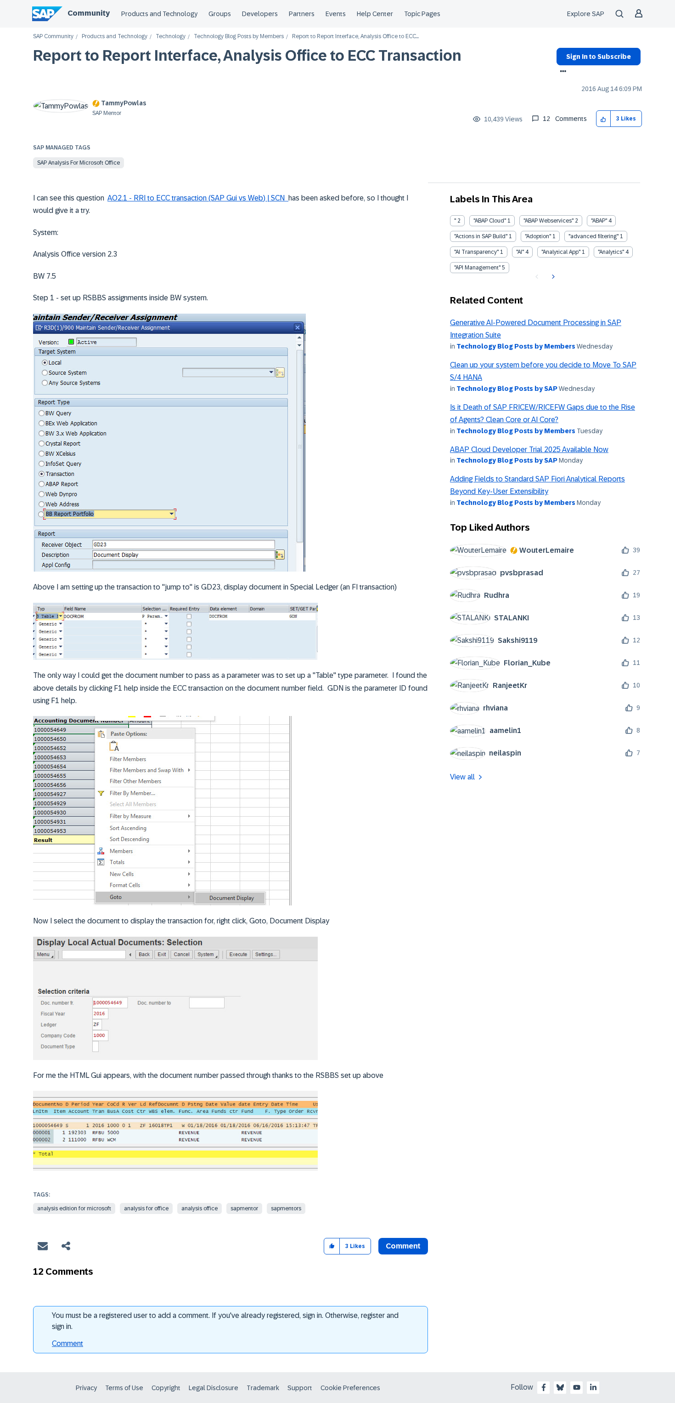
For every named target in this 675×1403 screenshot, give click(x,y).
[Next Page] (552, 277)
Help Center (375, 13)
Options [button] (561, 72)
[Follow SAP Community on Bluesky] (560, 1387)
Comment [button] (403, 1246)
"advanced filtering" (593, 236)
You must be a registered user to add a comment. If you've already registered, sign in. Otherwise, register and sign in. (225, 1320)
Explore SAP (585, 13)
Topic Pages (422, 13)
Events (336, 13)
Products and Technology (159, 13)
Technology (171, 37)
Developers (260, 13)
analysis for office (146, 1208)
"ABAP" (599, 221)
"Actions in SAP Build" (480, 236)
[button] (603, 119)
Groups (219, 13)
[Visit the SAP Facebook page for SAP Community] (543, 1387)
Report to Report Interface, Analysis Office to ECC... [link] (355, 37)
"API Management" (477, 267)
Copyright (166, 1388)
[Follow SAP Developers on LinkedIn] (593, 1387)
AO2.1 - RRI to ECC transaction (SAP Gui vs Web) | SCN (197, 198)
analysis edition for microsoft (74, 1208)
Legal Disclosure (213, 1388)
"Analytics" (611, 252)
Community (89, 13)
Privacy (86, 1388)
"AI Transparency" (476, 252)
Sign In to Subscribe (598, 56)
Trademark (263, 1388)
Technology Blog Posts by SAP (506, 388)
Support (299, 1388)
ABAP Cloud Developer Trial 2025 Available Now (529, 449)
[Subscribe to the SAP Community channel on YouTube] (576, 1387)
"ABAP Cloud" (489, 221)
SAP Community (53, 37)
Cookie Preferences (350, 1388)
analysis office (199, 1208)
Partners (302, 13)
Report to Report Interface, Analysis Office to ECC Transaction (247, 55)
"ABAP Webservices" (548, 221)
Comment (67, 1343)
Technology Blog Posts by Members (239, 37)
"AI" (520, 252)
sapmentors (286, 1208)
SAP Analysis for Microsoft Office (78, 163)
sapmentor (244, 1208)
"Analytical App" (560, 252)
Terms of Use (124, 1388)
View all (462, 777)
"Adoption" (538, 236)
